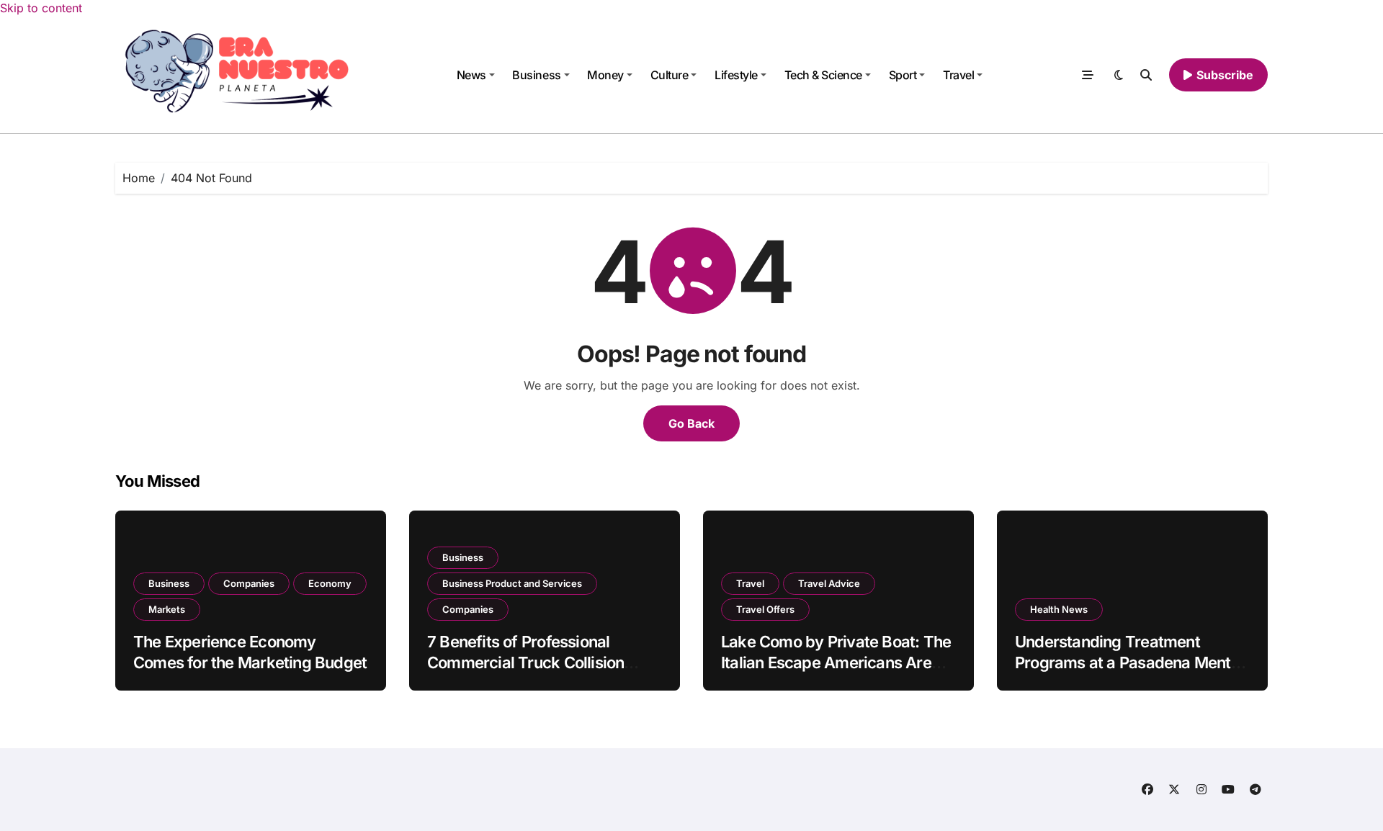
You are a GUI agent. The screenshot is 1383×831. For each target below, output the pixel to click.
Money (605, 75)
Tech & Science (823, 75)
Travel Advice (829, 583)
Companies (248, 583)
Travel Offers (765, 609)
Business (536, 75)
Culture (669, 75)
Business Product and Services (512, 583)
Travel (958, 75)
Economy (330, 583)
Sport (903, 75)
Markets (166, 609)
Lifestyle (736, 75)
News (471, 75)
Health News (1059, 609)
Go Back (691, 423)
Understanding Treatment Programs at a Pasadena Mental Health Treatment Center (1129, 662)
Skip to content (41, 8)
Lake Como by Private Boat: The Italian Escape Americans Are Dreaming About (836, 662)
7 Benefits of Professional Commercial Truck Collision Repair (525, 662)
